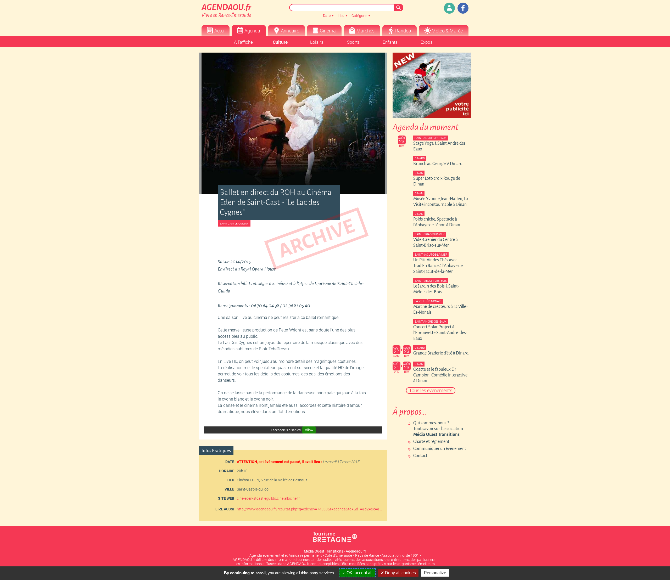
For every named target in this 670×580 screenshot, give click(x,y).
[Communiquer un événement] (449, 8)
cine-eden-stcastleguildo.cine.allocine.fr (268, 498)
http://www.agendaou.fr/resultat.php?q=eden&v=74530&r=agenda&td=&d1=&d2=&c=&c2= (310, 509)
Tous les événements (430, 390)
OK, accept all (358, 573)
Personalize (435, 573)
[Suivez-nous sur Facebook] (462, 8)
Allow (309, 430)
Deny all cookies (400, 573)
